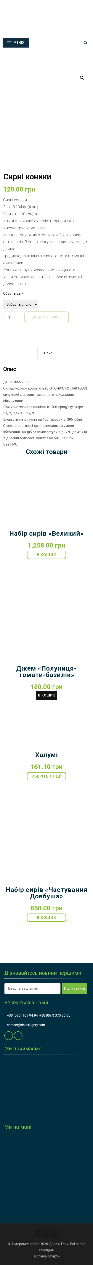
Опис (48, 353)
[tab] (48, 353)
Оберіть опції (46, 776)
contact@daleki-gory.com (26, 1025)
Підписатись (74, 988)
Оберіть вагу (13, 293)
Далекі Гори (59, 1244)
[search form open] (85, 43)
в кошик (46, 555)
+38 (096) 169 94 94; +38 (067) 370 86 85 (38, 1015)
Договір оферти (46, 1256)
